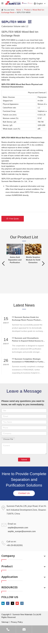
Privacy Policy (17, 622)
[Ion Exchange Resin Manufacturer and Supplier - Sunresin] (13, 3)
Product (27, 10)
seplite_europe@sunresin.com (22, 531)
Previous (3, 263)
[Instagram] (22, 603)
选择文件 (8, 439)
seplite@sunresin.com (18, 528)
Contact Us (24, 493)
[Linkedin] (3, 603)
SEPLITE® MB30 (23, 12)
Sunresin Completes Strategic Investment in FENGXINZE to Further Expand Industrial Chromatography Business (28, 360)
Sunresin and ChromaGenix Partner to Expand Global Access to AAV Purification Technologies (27, 339)
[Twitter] (12, 603)
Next (43, 263)
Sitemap (4, 622)
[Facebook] (7, 603)
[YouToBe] (17, 603)
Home (18, 10)
